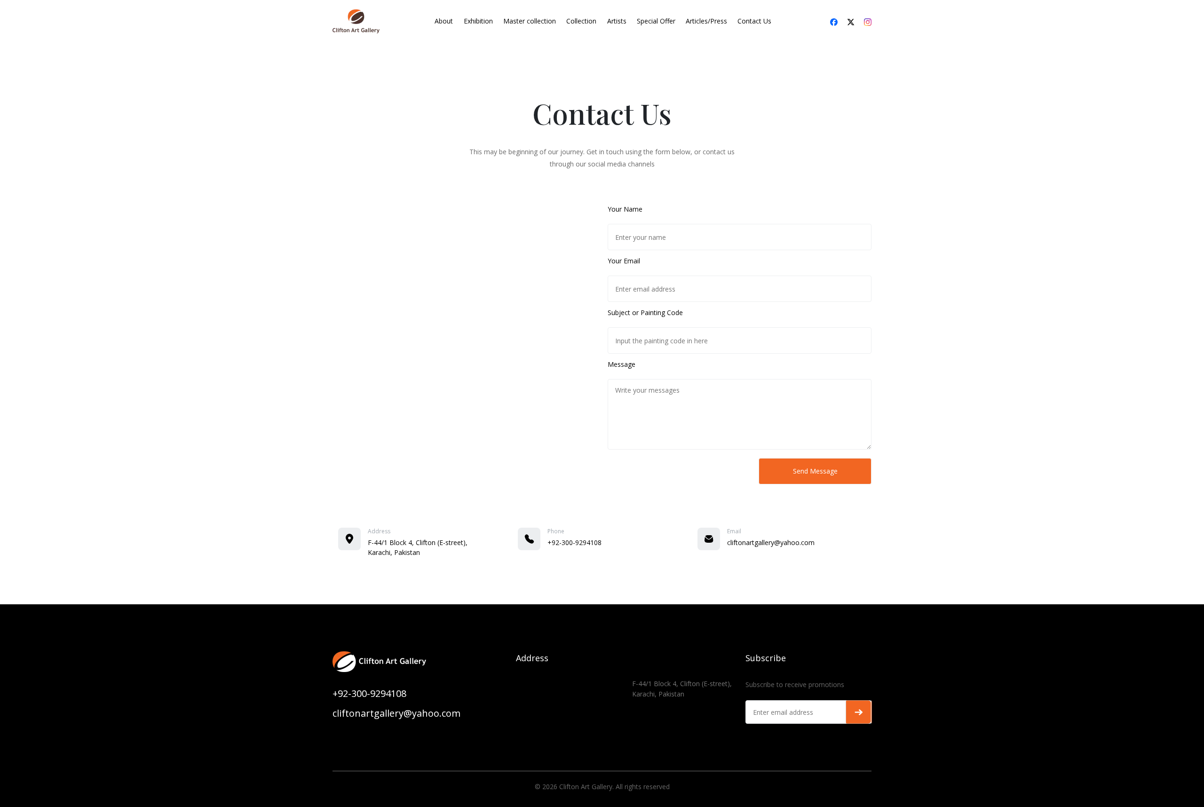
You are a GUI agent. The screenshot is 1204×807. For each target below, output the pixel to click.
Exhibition (478, 20)
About (444, 20)
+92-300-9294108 (574, 542)
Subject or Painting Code (645, 312)
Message (621, 364)
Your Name (625, 209)
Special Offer (656, 20)
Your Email (624, 260)
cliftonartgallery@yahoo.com (771, 542)
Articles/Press (706, 20)
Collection (581, 20)
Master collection (529, 20)
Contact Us (754, 20)
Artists (616, 20)
